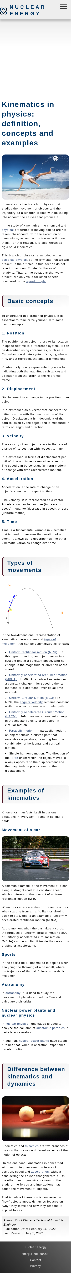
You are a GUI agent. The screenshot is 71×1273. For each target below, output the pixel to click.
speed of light (36, 281)
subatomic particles (50, 1028)
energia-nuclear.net (35, 1253)
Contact (35, 1260)
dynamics (32, 1146)
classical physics (14, 259)
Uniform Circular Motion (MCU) (31, 697)
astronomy (13, 993)
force (14, 757)
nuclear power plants (34, 1040)
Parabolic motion (21, 730)
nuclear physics (17, 1023)
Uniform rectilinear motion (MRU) (33, 652)
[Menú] (63, 7)
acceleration (40, 1171)
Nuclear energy (28, 10)
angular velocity (31, 702)
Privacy (35, 1266)
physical (8, 230)
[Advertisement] (35, 58)
